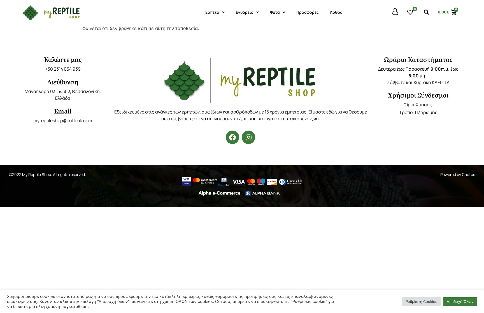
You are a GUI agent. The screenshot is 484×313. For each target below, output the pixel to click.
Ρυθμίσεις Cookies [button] (421, 301)
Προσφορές (307, 12)
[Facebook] (232, 137)
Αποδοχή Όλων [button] (460, 301)
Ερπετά (212, 12)
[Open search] (426, 12)
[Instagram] (248, 137)
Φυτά (275, 12)
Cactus (468, 174)
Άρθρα (336, 12)
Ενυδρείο (244, 12)
